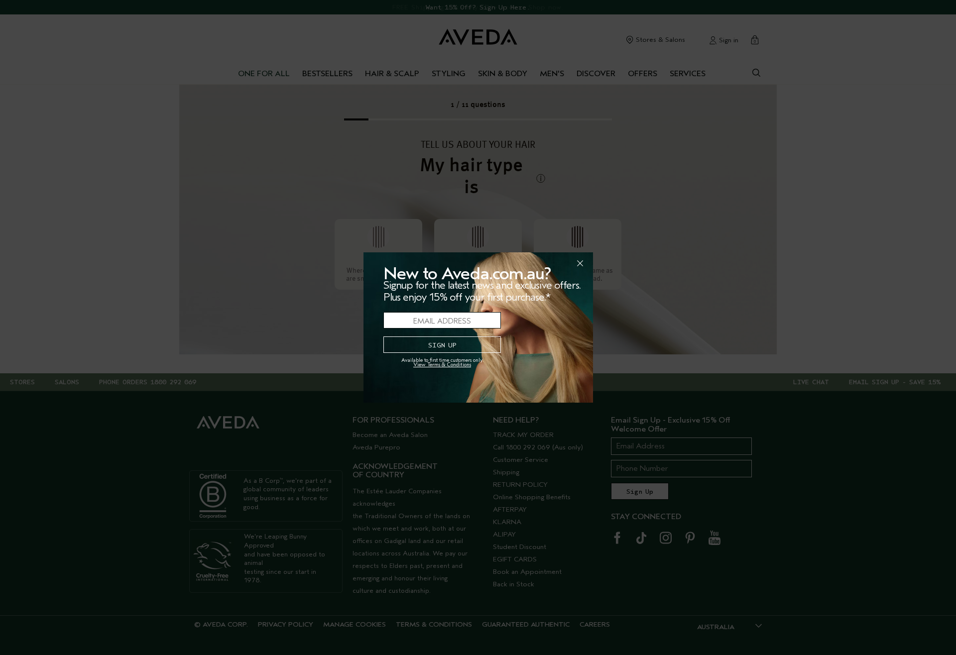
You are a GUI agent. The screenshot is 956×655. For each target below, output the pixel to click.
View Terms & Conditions (442, 364)
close (554, 263)
